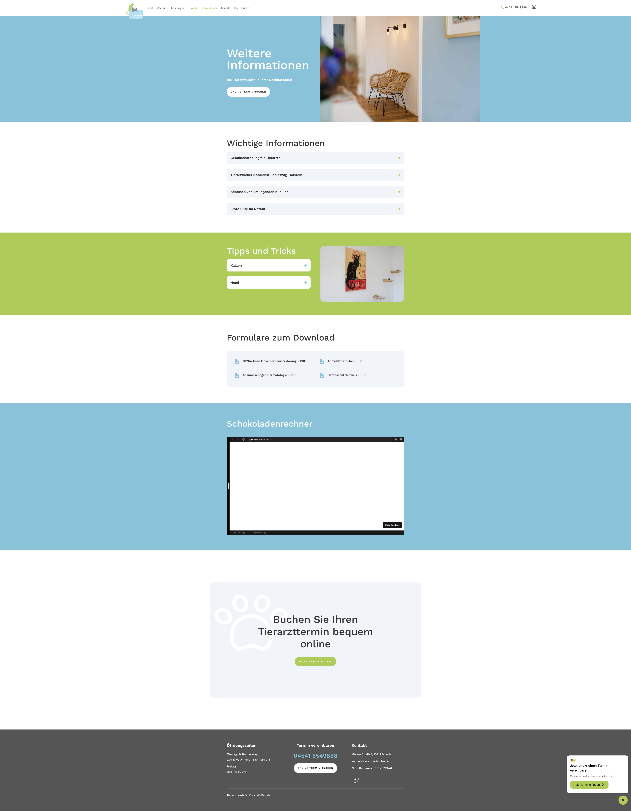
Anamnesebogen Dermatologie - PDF (269, 375)
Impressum (240, 8)
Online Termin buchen (248, 91)
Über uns (162, 8)
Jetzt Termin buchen (316, 661)
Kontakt (225, 8)
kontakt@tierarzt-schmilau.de (370, 761)
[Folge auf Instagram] (534, 7)
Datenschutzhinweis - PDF (347, 375)
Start (150, 8)
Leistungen (177, 8)
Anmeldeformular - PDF (345, 361)
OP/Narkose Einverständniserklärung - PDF (274, 361)
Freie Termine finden (586, 784)
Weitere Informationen (204, 8)
